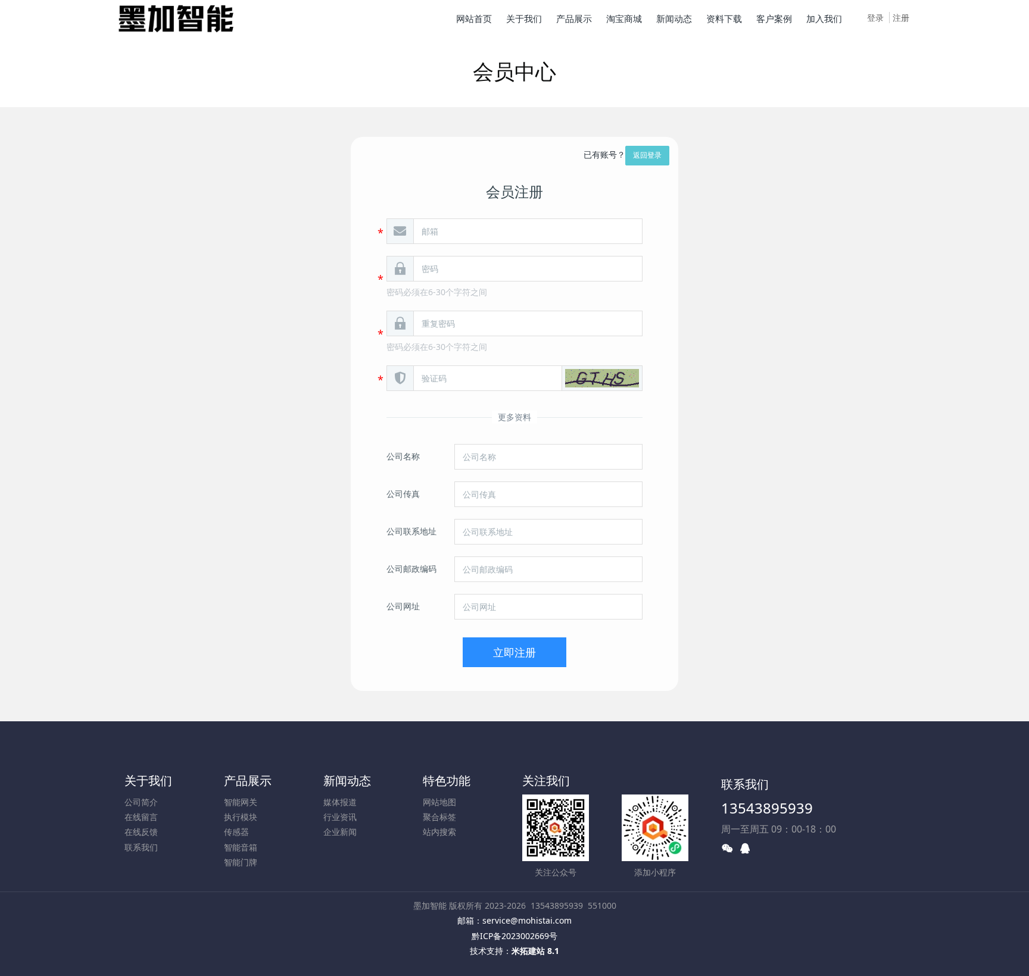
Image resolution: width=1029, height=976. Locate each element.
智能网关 (240, 802)
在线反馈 (141, 831)
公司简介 (141, 802)
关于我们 (148, 780)
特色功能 (446, 780)
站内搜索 (439, 831)
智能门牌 (240, 862)
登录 (875, 17)
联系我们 (141, 847)
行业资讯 (340, 816)
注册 (901, 17)
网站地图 (439, 802)
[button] (602, 378)
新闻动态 (347, 780)
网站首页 (474, 18)
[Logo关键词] (176, 18)
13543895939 (767, 808)
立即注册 (514, 652)
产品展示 (248, 780)
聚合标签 (439, 816)
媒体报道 (340, 802)
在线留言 (141, 816)
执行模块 (240, 816)
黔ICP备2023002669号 (514, 935)
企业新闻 (340, 831)
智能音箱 (240, 847)
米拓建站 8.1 (535, 950)
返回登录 (647, 155)
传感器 (236, 831)
